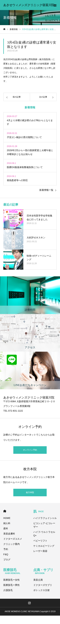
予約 (5, 549)
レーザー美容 (40, 551)
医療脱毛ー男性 (11, 585)
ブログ (6, 559)
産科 (5, 528)
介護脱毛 (8, 590)
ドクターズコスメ (12, 538)
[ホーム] (4, 29)
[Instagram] (29, 603)
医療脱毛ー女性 (11, 579)
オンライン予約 (30, 450)
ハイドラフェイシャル (45, 518)
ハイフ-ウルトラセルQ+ (44, 534)
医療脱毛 (11, 571)
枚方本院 (30, 492)
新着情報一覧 (46, 190)
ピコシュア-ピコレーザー (44, 525)
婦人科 (6, 523)
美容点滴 (38, 579)
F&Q (5, 554)
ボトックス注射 (41, 590)
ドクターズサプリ (42, 585)
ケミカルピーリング (43, 545)
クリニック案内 (11, 544)
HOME (4, 511)
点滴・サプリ (43, 571)
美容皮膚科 (9, 533)
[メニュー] (55, 5)
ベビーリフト (40, 540)
